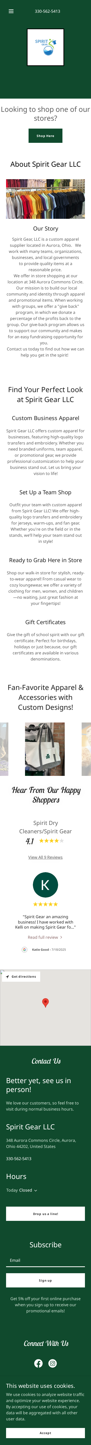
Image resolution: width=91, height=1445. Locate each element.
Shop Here (45, 136)
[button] (11, 11)
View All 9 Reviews (45, 857)
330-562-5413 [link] (47, 11)
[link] (45, 47)
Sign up (45, 1280)
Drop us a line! (45, 1214)
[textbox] (45, 1260)
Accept (45, 1433)
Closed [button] (25, 1190)
